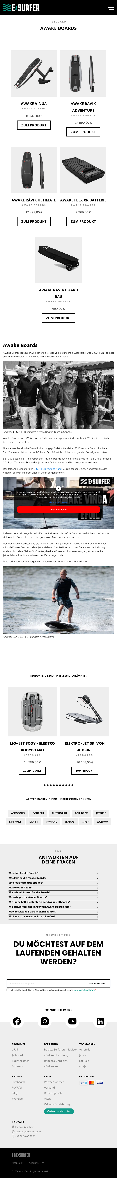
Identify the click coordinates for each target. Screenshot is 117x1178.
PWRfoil (51, 821)
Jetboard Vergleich (56, 1061)
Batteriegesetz (53, 1093)
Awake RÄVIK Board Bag (58, 293)
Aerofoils (18, 813)
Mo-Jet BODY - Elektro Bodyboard (32, 747)
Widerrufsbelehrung (57, 1104)
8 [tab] (66, 785)
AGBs (47, 1098)
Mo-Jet (33, 821)
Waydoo (102, 821)
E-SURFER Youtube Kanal (48, 468)
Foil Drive (81, 813)
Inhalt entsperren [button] (58, 509)
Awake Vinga (34, 103)
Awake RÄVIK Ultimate (34, 200)
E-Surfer (38, 813)
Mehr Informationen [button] (58, 502)
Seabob (69, 821)
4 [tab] (54, 785)
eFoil (15, 1049)
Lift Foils (15, 821)
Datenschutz (36, 1163)
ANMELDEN (99, 983)
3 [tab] (51, 785)
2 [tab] (48, 785)
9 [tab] (69, 785)
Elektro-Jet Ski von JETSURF (85, 747)
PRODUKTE (18, 1044)
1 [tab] (45, 785)
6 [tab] (60, 785)
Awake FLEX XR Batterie (83, 200)
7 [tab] (63, 785)
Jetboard (17, 1055)
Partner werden (54, 1082)
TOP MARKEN (87, 1044)
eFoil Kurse (51, 1066)
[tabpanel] (32, 731)
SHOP (47, 1076)
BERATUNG (51, 1044)
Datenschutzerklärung (84, 990)
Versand (49, 1087)
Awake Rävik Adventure (83, 107)
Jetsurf (101, 813)
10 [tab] (72, 785)
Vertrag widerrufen (59, 1111)
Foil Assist (18, 1066)
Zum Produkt (33, 125)
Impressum (17, 1163)
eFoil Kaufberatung (56, 1055)
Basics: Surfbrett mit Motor (61, 1049)
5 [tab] (57, 785)
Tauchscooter (20, 1061)
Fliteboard (59, 813)
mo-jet (83, 1066)
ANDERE (17, 1076)
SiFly (85, 821)
